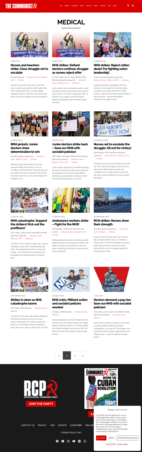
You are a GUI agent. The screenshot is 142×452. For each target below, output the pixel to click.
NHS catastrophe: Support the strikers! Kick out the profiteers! (29, 224)
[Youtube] (74, 441)
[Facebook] (57, 441)
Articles (88, 5)
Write (82, 5)
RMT (66, 162)
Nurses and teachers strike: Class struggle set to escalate (29, 68)
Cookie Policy (111, 444)
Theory (96, 5)
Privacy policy (122, 444)
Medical (43, 77)
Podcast (103, 5)
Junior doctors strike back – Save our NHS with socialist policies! (70, 147)
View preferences (127, 438)
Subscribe (74, 5)
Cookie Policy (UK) (71, 432)
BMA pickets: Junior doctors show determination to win (25, 147)
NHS (67, 83)
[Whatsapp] (85, 441)
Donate (67, 5)
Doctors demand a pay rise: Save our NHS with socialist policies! (112, 303)
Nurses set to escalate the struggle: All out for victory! (112, 146)
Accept (101, 438)
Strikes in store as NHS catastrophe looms (26, 301)
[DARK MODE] (133, 5)
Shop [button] (109, 5)
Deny (111, 438)
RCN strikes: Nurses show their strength (111, 222)
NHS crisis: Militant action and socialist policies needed (69, 303)
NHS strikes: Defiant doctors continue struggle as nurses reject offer (70, 68)
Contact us (28, 425)
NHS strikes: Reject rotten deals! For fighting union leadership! (111, 68)
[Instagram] (68, 441)
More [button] (114, 5)
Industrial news (33, 77)
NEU (13, 80)
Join (61, 5)
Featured (75, 83)
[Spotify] (79, 441)
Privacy (42, 425)
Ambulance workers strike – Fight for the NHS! (70, 222)
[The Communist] (21, 7)
